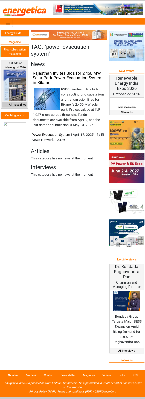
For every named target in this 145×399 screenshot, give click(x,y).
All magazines (17, 104)
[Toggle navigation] (8, 23)
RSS (135, 375)
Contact (48, 375)
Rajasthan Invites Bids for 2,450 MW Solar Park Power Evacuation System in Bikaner (68, 78)
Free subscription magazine (15, 51)
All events (126, 112)
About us (12, 375)
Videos (106, 375)
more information (127, 107)
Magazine (89, 375)
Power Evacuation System (51, 135)
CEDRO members (105, 391)
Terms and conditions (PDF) (74, 391)
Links (122, 375)
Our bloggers (13, 115)
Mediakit (31, 375)
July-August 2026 (15, 67)
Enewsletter (68, 375)
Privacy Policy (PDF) (42, 391)
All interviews (126, 350)
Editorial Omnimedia (64, 383)
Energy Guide (13, 33)
